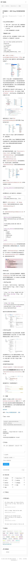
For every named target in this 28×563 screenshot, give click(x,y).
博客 (16, 485)
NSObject (18, 540)
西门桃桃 (3, 2)
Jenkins (21, 538)
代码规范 (8, 416)
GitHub (12, 536)
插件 (9, 535)
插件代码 (5, 409)
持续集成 (17, 482)
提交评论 (6, 464)
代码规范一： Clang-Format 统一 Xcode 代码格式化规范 (13, 432)
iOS (20, 531)
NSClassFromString (7, 544)
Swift (5, 480)
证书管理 (8, 540)
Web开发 (5, 482)
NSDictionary (6, 542)
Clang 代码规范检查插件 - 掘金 (13, 412)
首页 (2, 6)
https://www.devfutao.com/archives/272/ (13, 424)
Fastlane (5, 535)
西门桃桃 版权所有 (12, 558)
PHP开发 (17, 480)
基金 (4, 536)
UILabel (8, 536)
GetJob (7, 552)
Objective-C (14, 6)
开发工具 (5, 485)
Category (16, 531)
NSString (15, 538)
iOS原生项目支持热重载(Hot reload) (11, 437)
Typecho (21, 533)
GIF (17, 536)
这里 (18, 245)
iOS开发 (7, 6)
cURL (13, 540)
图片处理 (21, 536)
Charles (10, 538)
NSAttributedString (14, 542)
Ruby (4, 533)
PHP (7, 533)
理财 (5, 487)
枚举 (13, 535)
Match (4, 540)
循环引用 (11, 533)
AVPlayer (5, 538)
